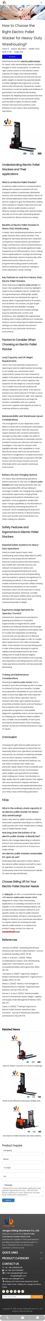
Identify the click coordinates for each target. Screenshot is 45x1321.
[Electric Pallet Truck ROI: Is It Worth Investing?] (22, 1049)
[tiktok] (22, 1291)
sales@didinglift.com (18, 1273)
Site (21, 52)
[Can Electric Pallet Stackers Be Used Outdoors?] (22, 1118)
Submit (8, 1200)
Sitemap (29, 1311)
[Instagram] (15, 1291)
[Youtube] (11, 1291)
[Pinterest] (18, 1291)
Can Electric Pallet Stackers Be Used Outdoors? (22, 1136)
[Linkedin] (7, 1291)
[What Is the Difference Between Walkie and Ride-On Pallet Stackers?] (22, 1084)
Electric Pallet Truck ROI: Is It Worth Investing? (22, 1066)
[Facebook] (3, 1291)
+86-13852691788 (15, 1267)
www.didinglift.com (16, 1278)
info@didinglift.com (18, 1276)
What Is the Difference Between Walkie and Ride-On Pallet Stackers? (22, 1101)
